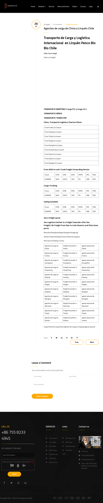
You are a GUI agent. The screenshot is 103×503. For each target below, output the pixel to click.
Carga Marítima (49, 327)
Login (91, 6)
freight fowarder (73, 222)
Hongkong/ (74, 232)
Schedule (41, 6)
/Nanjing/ (57, 237)
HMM (80, 175)
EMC (73, 175)
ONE (64, 175)
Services (51, 6)
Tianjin (52, 237)
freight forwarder (72, 24)
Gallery (74, 6)
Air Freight (56, 225)
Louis (48, 24)
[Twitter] (11, 483)
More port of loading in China (54, 241)
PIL (79, 179)
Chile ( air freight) (50, 57)
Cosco (47, 175)
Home (33, 6)
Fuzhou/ (64, 237)
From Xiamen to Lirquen (53, 154)
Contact (83, 6)
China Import (53, 438)
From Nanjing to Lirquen (53, 132)
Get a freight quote (52, 217)
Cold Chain (52, 458)
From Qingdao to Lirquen (53, 163)
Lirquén (74, 42)
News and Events (63, 6)
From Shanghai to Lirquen (53, 145)
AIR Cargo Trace (70, 438)
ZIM (94, 179)
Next (92, 342)
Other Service (53, 462)
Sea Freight (52, 446)
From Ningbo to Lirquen (53, 141)
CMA (57, 175)
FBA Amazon (53, 450)
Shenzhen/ (47, 232)
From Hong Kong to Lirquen (54, 150)
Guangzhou (76, 237)
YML (73, 179)
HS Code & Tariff (67, 452)
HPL (87, 175)
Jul (36, 24)
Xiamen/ (47, 237)
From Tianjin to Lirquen (53, 136)
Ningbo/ (61, 232)
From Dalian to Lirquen (53, 159)
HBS (87, 179)
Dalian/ (69, 237)
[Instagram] (18, 483)
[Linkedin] (25, 483)
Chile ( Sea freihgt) (50, 53)
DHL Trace (68, 442)
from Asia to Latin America (73, 225)
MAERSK (48, 179)
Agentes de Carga (70, 327)
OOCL (65, 179)
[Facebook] (4, 483)
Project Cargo (53, 454)
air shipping (80, 327)
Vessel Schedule (70, 446)
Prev (77, 342)
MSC (94, 175)
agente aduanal (90, 327)
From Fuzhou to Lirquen (53, 127)
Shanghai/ (54, 232)
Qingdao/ (67, 232)
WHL (57, 179)
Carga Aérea (59, 327)
